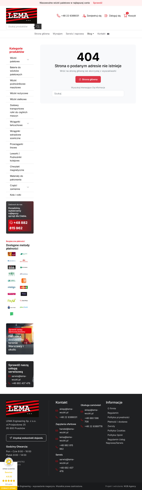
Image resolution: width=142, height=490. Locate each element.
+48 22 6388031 (68, 417)
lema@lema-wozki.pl (66, 439)
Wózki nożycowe (19, 93)
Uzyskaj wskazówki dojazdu (28, 438)
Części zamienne (15, 187)
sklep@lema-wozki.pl (66, 411)
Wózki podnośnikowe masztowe (17, 84)
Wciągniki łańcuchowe (16, 123)
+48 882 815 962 (18, 225)
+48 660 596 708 (92, 420)
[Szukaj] (38, 26)
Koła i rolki (15, 194)
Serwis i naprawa (75, 33)
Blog (89, 33)
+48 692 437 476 (21, 383)
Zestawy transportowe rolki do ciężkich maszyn (18, 110)
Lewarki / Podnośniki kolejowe (15, 157)
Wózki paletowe (15, 60)
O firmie (112, 408)
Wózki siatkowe (18, 99)
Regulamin (113, 412)
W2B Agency (130, 486)
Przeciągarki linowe (16, 146)
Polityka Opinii (115, 435)
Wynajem (58, 33)
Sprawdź (97, 2)
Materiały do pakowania (16, 178)
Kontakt (101, 33)
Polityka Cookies (116, 430)
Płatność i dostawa (117, 421)
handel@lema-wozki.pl (66, 431)
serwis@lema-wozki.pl (19, 378)
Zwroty (111, 426)
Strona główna (42, 33)
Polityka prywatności (118, 417)
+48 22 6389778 (93, 426)
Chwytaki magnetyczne (17, 168)
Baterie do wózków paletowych (16, 71)
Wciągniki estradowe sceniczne (15, 135)
